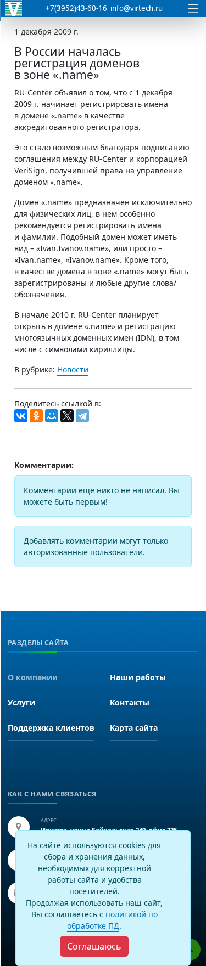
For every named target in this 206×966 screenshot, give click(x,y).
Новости (72, 369)
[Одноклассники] (36, 416)
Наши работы (138, 677)
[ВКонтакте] (20, 416)
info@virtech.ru (136, 8)
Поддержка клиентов (51, 727)
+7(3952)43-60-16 (76, 8)
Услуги (21, 702)
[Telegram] (82, 416)
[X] (67, 416)
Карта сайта (134, 727)
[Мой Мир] (51, 416)
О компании (33, 677)
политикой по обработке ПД (112, 920)
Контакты (129, 702)
